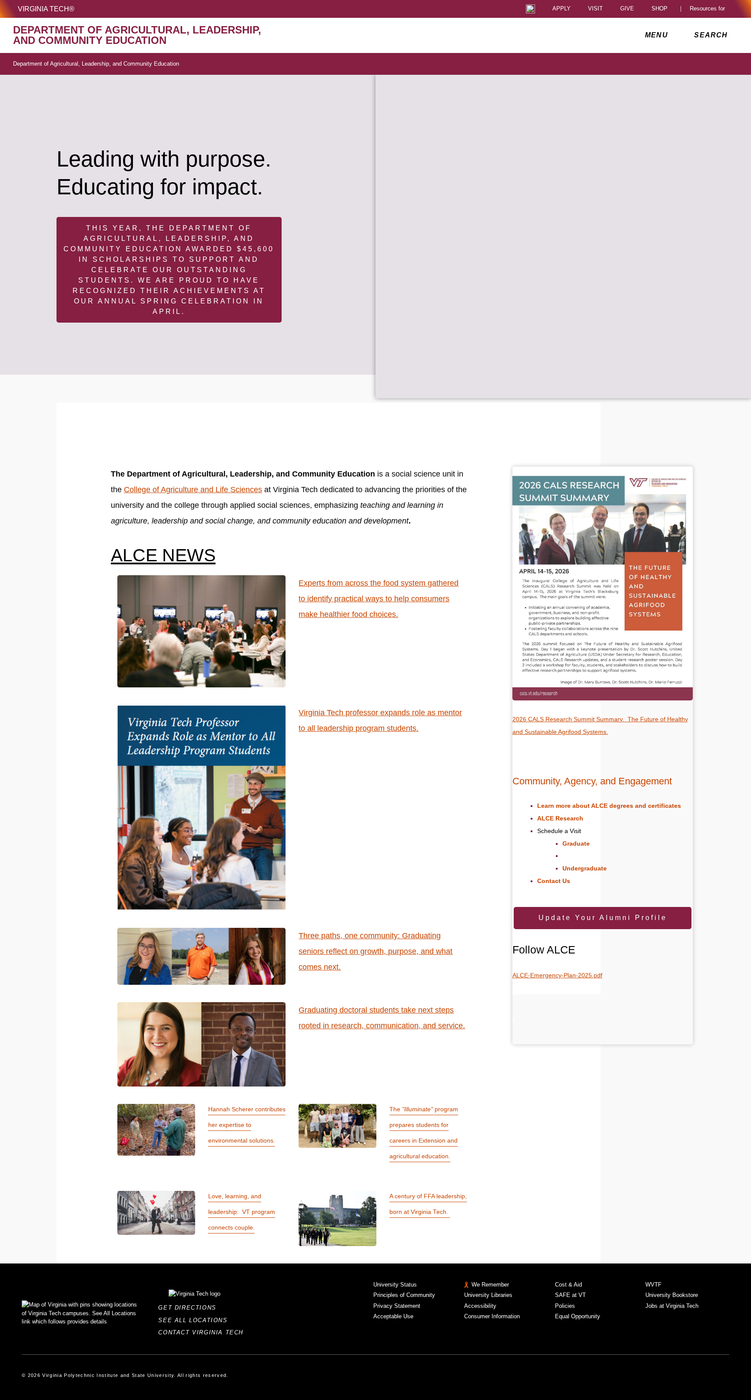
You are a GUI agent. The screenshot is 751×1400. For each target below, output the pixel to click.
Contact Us (553, 880)
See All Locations (195, 1320)
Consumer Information (492, 1316)
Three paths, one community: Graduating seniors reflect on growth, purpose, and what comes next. (375, 951)
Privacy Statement (396, 1306)
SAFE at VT (570, 1295)
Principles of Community (404, 1295)
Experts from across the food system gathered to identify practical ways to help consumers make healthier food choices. (379, 599)
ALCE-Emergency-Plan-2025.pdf (557, 975)
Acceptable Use (393, 1316)
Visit (595, 9)
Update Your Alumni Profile (602, 917)
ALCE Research (560, 818)
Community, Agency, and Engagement (592, 781)
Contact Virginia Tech (203, 1332)
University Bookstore (671, 1295)
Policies (565, 1306)
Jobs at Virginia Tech (671, 1306)
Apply (561, 9)
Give (627, 9)
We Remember (490, 1284)
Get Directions (189, 1307)
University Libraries (488, 1295)
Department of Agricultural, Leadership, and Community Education (96, 63)
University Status (395, 1284)
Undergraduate (584, 868)
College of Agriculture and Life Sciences (193, 489)
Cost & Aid (568, 1284)
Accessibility (480, 1306)
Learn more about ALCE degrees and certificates (609, 805)
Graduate (576, 843)
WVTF (653, 1284)
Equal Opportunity (577, 1316)
